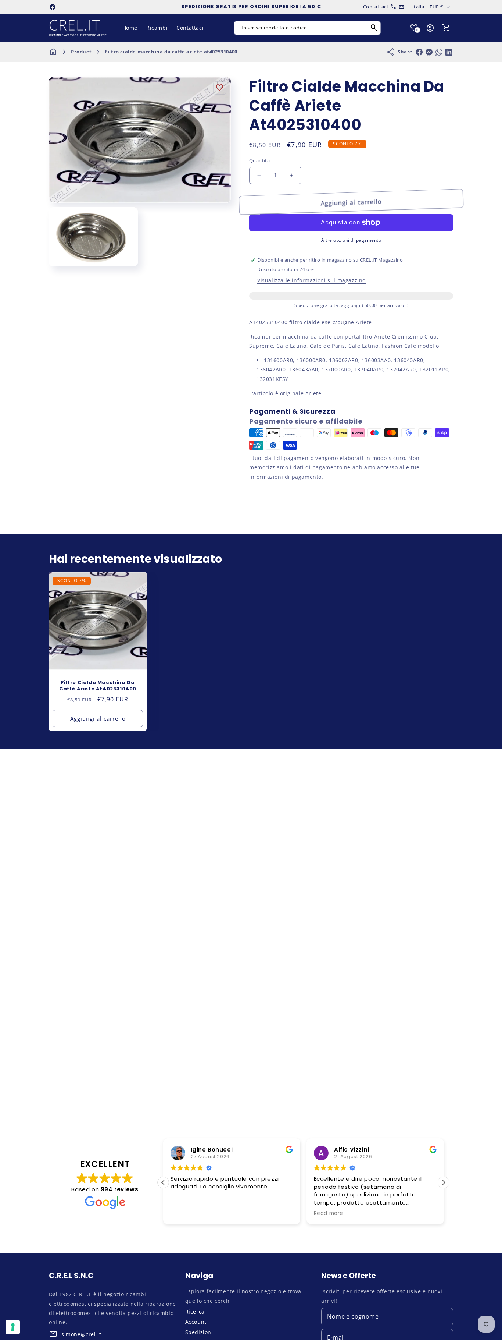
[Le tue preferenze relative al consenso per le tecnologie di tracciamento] (13, 1327)
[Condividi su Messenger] (429, 52)
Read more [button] (328, 1213)
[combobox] (307, 28)
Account (196, 1321)
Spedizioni (199, 1332)
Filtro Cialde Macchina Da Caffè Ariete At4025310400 (97, 686)
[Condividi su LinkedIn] (449, 52)
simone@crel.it (81, 1334)
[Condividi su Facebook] (419, 52)
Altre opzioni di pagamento (351, 240)
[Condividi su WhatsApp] (439, 52)
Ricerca (195, 1311)
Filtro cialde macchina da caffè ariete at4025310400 (171, 51)
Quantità (259, 160)
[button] (446, 28)
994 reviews (120, 1189)
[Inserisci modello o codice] (374, 28)
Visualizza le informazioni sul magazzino (311, 280)
